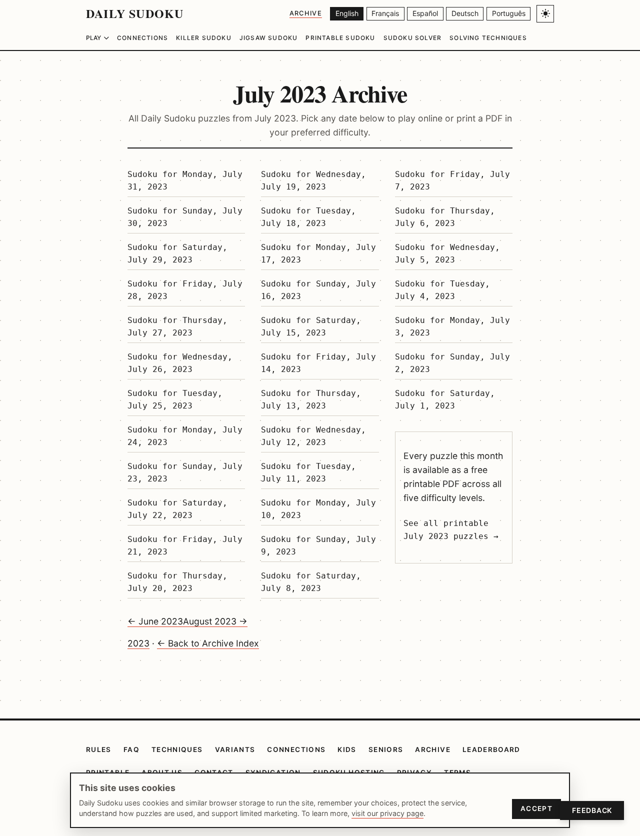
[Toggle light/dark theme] (545, 13)
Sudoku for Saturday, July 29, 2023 (178, 253)
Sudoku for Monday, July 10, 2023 (318, 509)
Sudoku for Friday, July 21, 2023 (185, 545)
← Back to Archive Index (208, 643)
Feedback (592, 810)
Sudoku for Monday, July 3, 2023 (452, 327)
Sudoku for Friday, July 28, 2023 (185, 290)
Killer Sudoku (204, 38)
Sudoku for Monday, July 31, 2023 (185, 181)
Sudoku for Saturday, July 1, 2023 (445, 399)
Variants (235, 750)
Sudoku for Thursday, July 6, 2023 (445, 217)
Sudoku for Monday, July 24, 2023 (185, 436)
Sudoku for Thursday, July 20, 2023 (178, 582)
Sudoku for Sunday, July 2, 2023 (452, 363)
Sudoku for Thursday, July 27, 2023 (178, 327)
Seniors (386, 750)
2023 (139, 643)
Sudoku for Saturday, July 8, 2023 (311, 582)
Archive (306, 13)
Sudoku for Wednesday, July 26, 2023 (180, 363)
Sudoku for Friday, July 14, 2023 (318, 363)
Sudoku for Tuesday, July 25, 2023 (175, 399)
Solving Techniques (488, 38)
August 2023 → (215, 621)
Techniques (177, 750)
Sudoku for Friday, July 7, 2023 (452, 181)
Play (93, 38)
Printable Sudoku (340, 38)
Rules (99, 750)
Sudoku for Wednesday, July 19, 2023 (313, 181)
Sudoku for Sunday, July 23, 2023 (185, 473)
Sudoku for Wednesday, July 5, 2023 (447, 253)
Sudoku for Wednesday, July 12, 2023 (313, 436)
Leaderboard (491, 750)
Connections (142, 38)
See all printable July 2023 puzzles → (451, 529)
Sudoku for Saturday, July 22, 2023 (178, 509)
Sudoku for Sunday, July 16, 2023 (318, 290)
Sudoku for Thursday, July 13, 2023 (311, 399)
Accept (536, 808)
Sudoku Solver (413, 38)
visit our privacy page (388, 813)
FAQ (132, 750)
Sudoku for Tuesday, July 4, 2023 (442, 290)
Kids (347, 750)
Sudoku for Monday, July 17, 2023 (318, 253)
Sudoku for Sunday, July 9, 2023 (318, 545)
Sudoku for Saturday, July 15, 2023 (311, 327)
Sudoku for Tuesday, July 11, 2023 (308, 473)
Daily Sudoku (135, 13)
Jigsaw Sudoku (269, 38)
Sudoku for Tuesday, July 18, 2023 (308, 217)
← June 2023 (155, 621)
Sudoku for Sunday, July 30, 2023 (185, 217)
